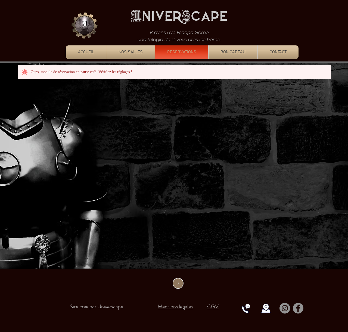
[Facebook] (298, 308)
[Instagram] (284, 308)
